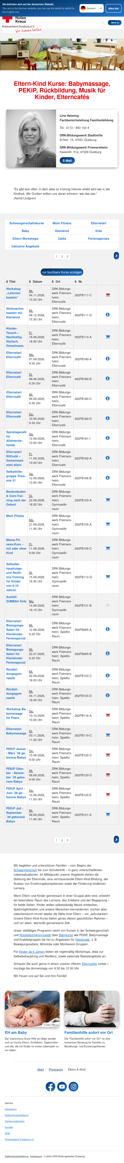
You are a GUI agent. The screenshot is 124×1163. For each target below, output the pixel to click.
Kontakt (9, 1127)
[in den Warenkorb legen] (108, 336)
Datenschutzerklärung (16, 1115)
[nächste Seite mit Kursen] (116, 256)
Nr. (80, 281)
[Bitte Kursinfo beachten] (108, 314)
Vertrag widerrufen (14, 1121)
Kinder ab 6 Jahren (32, 951)
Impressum (11, 1109)
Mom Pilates (15, 515)
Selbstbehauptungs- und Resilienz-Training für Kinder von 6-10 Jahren (15, 577)
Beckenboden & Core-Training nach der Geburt (16, 498)
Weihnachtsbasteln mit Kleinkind (15, 312)
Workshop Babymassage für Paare (16, 713)
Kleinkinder (82, 939)
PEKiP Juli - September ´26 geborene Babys (15, 814)
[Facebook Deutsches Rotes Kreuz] (50, 1086)
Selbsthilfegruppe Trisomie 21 (16, 475)
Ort (57, 281)
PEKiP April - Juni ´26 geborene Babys (16, 792)
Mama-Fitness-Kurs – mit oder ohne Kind (16, 546)
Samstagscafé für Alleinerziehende (16, 438)
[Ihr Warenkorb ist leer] (102, 22)
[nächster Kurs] (116, 839)
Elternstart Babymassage (16, 731)
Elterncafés (89, 963)
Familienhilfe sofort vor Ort (88, 1032)
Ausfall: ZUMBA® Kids (16, 599)
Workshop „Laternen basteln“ (13, 292)
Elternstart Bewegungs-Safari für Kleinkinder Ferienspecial (16, 629)
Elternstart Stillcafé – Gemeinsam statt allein (14, 458)
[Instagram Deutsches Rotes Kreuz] (73, 1086)
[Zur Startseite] (21, 23)
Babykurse (66, 935)
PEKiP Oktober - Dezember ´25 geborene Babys (15, 775)
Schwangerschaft (25, 870)
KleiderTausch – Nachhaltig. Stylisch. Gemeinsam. (15, 337)
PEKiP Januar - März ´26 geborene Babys (16, 753)
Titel (12, 281)
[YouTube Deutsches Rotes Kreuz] (62, 1086)
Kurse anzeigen (62, 272)
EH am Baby (16, 1032)
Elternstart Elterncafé (13, 354)
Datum (37, 281)
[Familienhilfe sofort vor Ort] (91, 1009)
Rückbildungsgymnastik (14, 673)
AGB (7, 1133)
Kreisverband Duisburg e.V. (19, 1139)
